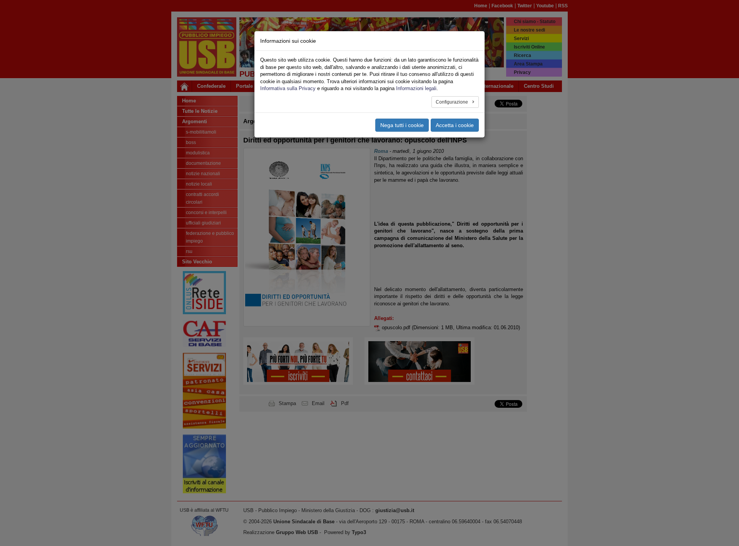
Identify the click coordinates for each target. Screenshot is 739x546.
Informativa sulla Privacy (288, 88)
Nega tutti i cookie (402, 125)
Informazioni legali (416, 88)
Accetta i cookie (455, 125)
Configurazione (452, 102)
